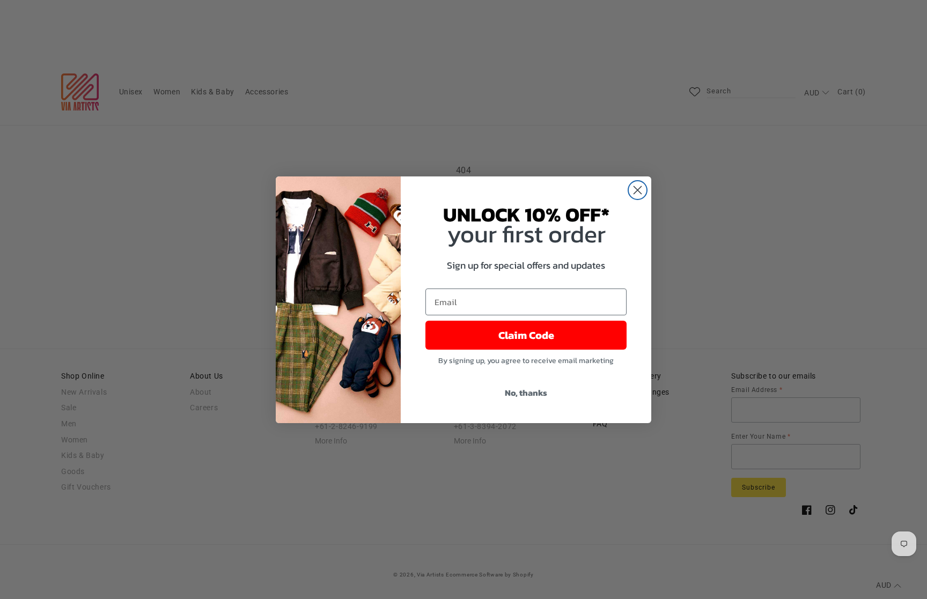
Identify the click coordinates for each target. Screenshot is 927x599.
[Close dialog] (637, 190)
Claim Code (526, 335)
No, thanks (526, 392)
